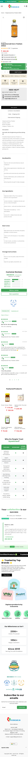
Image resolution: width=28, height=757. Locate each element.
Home (2, 12)
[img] (4, 319)
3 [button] (14, 379)
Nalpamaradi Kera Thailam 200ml (13, 12)
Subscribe (22, 707)
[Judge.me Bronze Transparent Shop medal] (21, 683)
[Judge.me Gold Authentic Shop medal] (14, 683)
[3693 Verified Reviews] (14, 671)
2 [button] (12, 379)
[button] (1, 6)
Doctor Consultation (14, 110)
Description (14, 107)
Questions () (14, 311)
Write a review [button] (14, 290)
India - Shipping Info (14, 114)
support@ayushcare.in (11, 98)
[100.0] (13, 303)
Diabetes (17, 618)
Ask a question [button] (14, 294)
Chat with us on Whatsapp (12, 94)
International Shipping (14, 117)
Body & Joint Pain (7, 618)
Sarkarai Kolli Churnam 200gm (20, 405)
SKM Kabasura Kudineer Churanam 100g (20, 428)
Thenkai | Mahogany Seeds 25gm (6, 428)
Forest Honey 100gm (6, 405)
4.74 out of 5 (18, 275)
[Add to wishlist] (24, 17)
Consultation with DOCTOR (12, 96)
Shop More (7, 575)
